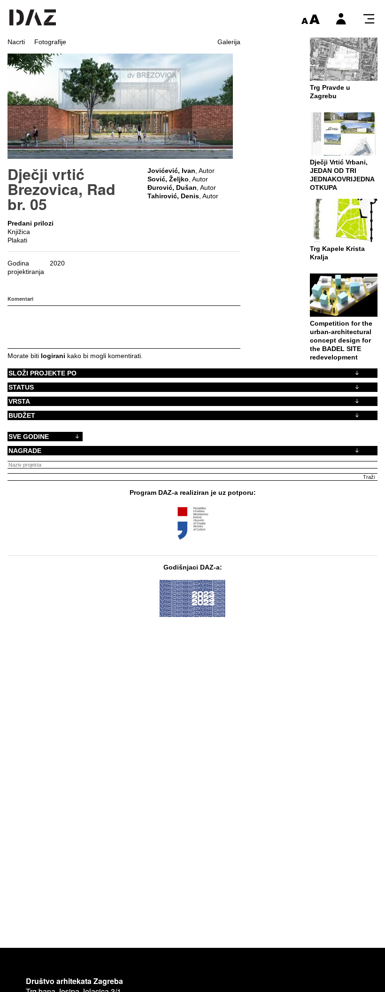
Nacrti (16, 42)
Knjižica (19, 231)
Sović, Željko (168, 179)
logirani (53, 355)
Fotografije (50, 42)
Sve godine (28, 436)
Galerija (228, 42)
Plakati (17, 240)
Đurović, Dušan (172, 187)
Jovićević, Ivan (171, 170)
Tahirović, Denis (173, 196)
